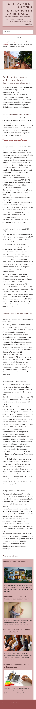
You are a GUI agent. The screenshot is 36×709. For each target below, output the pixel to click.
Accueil (5, 42)
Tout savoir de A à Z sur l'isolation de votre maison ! (19, 8)
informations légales (8, 705)
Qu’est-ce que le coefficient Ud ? (15, 561)
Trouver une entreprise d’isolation (15, 140)
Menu (19, 37)
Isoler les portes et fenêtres (17, 42)
